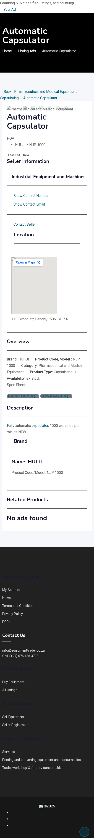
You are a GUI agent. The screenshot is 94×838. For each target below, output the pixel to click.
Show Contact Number (31, 195)
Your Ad (9, 9)
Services (8, 752)
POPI (6, 622)
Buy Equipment (13, 682)
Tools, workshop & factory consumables (32, 768)
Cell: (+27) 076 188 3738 (20, 656)
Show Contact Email (29, 204)
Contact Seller (24, 224)
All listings (9, 690)
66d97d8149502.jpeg (22, 396)
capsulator (40, 425)
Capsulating (10, 98)
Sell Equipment (13, 717)
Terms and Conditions (18, 606)
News (6, 598)
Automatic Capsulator (40, 98)
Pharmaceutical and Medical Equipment (46, 91)
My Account (11, 590)
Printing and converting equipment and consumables (41, 760)
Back (7, 91)
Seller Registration (15, 725)
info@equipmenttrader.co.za (23, 650)
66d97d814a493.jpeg (55, 396)
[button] (13, 109)
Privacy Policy (12, 614)
